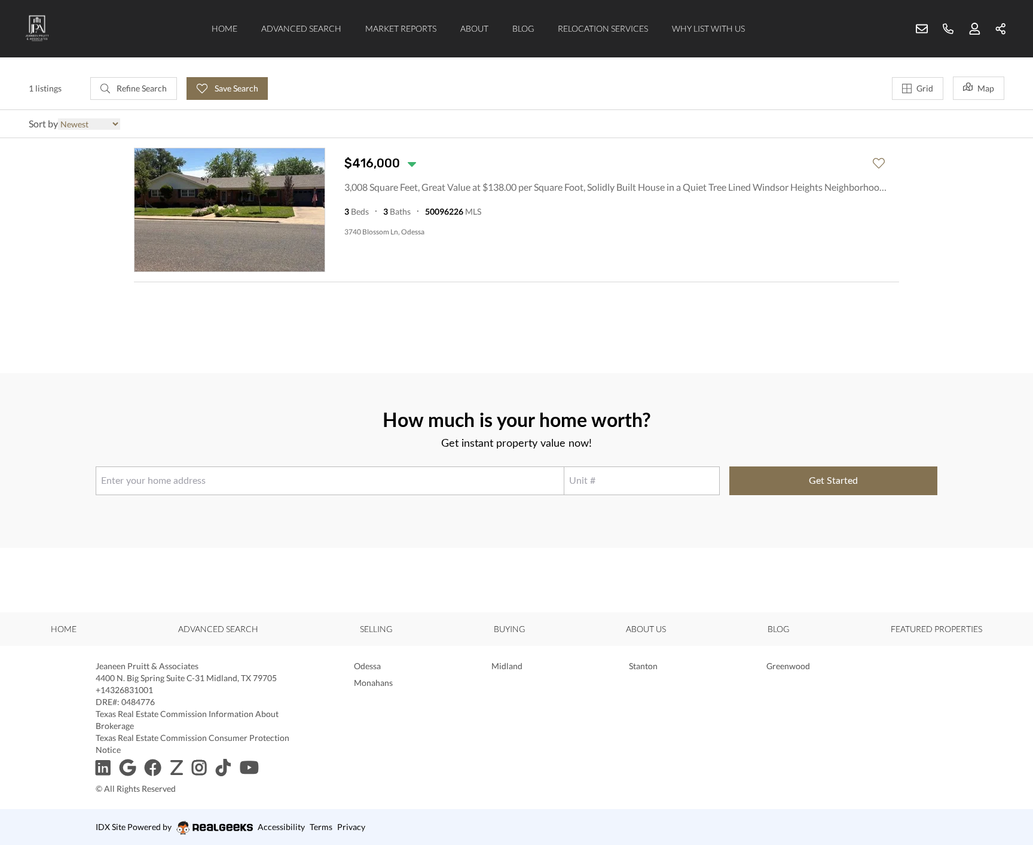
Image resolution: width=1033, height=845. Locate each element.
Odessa (367, 666)
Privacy (351, 827)
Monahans (373, 683)
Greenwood (788, 666)
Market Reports (400, 28)
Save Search (235, 88)
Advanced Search (301, 28)
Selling (376, 629)
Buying (509, 629)
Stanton (643, 666)
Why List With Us (708, 28)
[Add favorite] (879, 163)
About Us (646, 629)
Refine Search (141, 88)
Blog (523, 28)
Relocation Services (603, 28)
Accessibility (281, 827)
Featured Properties (936, 629)
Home (224, 28)
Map (985, 88)
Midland (506, 666)
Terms (321, 827)
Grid (924, 88)
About (474, 28)
